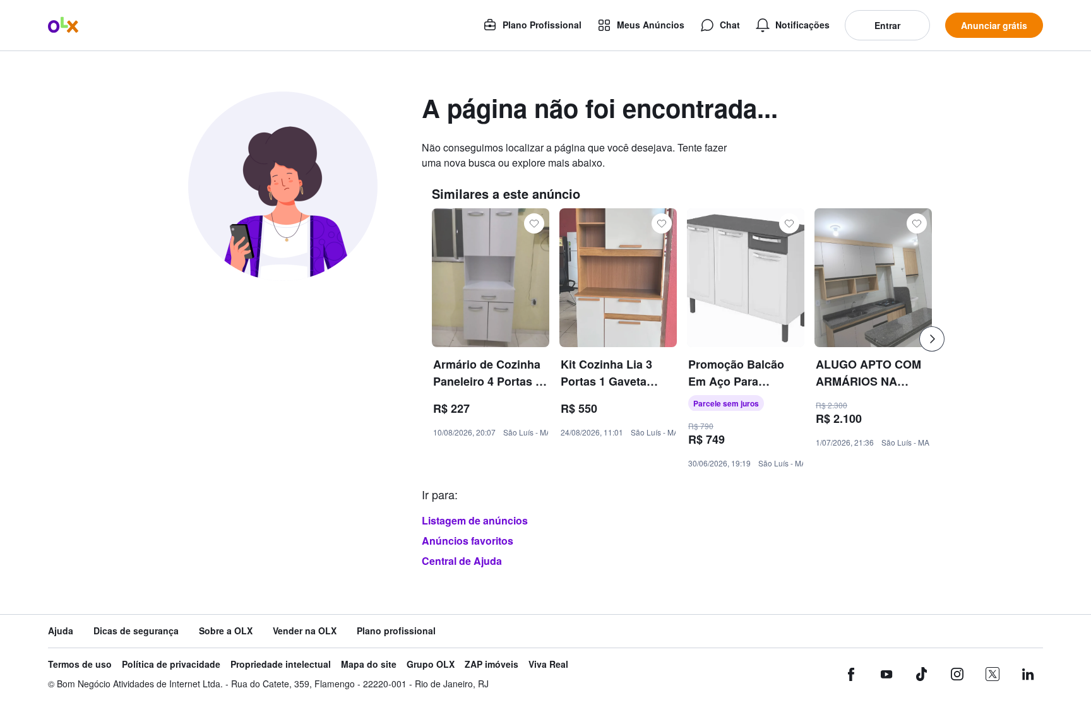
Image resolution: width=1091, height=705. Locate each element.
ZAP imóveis (491, 664)
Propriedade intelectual (280, 664)
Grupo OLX (431, 664)
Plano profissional (396, 631)
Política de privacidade (171, 664)
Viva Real (548, 664)
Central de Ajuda (462, 561)
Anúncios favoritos (467, 540)
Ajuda (60, 631)
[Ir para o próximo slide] (932, 339)
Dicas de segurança (136, 631)
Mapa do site (368, 664)
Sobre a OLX (226, 631)
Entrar (887, 25)
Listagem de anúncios (475, 520)
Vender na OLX (305, 631)
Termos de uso (80, 664)
